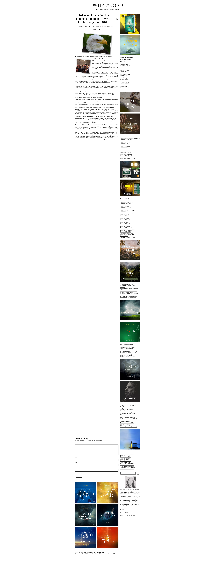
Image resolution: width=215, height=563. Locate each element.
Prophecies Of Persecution (125, 219)
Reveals (126, 74)
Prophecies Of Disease (124, 211)
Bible (121, 87)
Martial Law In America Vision (126, 416)
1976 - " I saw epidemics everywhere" (127, 417)
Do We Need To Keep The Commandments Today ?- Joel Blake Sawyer (89, 552)
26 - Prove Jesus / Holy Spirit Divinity (127, 345)
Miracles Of (122, 81)
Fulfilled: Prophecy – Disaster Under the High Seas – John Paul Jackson (85, 506)
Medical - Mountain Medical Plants (127, 466)
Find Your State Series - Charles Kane (127, 467)
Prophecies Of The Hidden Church (127, 155)
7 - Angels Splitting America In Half (127, 422)
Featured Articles (123, 71)
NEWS (121, 82)
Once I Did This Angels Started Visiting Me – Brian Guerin (107, 483)
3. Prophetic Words (124, 64)
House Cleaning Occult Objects (126, 348)
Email (76, 462)
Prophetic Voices (93, 27)
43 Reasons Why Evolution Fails (126, 284)
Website (76, 467)
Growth (125, 89)
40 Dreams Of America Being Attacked (127, 413)
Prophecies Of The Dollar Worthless (127, 229)
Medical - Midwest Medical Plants (127, 463)
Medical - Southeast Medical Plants (127, 464)
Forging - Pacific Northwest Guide (127, 454)
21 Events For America (124, 410)
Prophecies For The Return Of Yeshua (127, 158)
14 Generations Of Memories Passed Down (128, 290)
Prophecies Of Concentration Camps (127, 210)
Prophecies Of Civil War (125, 209)
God (129, 74)
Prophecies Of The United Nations (127, 234)
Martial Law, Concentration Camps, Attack (128, 426)
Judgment (122, 74)
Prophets (99, 27)
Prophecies (129, 65)
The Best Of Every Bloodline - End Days (128, 356)
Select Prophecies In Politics (126, 200)
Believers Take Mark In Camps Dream (127, 354)
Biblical (121, 89)
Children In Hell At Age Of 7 (125, 414)
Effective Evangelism (124, 70)
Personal (122, 83)
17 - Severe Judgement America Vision (128, 352)
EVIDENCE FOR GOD (104, 9)
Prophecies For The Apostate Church (127, 154)
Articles (124, 82)
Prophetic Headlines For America (126, 409)
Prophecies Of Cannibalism (125, 215)
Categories (112, 9)
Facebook (117, 9)
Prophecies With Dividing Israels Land (127, 237)
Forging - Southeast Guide (125, 459)
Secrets (128, 89)
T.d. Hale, (94, 58)
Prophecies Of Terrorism (125, 226)
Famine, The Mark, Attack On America (127, 425)
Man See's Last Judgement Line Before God (129, 418)
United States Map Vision (125, 421)
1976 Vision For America (125, 424)
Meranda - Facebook (124, 512)
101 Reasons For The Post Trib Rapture (128, 297)
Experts (110, 26)
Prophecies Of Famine (124, 214)
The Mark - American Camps (126, 355)
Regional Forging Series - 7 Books (127, 468)
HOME (97, 9)
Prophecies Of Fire (124, 143)
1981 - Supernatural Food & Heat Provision (128, 351)
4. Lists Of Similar (123, 65)
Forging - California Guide (125, 458)
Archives (128, 82)
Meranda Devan (84, 26)
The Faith (126, 78)
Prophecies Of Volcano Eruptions (126, 139)
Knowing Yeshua (123, 75)
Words (106, 27)
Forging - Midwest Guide (125, 455)
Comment (77, 442)
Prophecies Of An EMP (124, 206)
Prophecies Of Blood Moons (125, 207)
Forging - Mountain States (125, 462)
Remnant (126, 79)
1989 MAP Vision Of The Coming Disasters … (129, 404)
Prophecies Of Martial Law (125, 217)
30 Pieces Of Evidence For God (126, 292)
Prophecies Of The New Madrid (126, 233)
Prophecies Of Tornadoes (125, 146)
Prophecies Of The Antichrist (126, 227)
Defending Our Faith (124, 68)
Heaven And (122, 85)
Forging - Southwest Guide (125, 460)
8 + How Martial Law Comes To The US (128, 405)
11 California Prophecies (125, 420)
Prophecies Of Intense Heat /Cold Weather (128, 145)
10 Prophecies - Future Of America (127, 406)
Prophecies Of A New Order (125, 203)
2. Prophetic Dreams (124, 63)
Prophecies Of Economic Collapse (127, 213)
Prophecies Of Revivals (125, 221)
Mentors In (122, 78)
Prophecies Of (123, 149)
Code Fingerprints (126, 87)
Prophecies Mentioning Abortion (126, 202)
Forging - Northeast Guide (125, 456)
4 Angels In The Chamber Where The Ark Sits (129, 293)
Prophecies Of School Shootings (126, 223)
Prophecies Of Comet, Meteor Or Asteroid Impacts (130, 138)
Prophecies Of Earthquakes (125, 142)
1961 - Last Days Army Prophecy (126, 344)
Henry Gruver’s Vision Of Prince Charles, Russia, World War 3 (107, 528)
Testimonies (126, 83)
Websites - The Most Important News (127, 515)
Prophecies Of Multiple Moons (126, 218)
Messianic (122, 79)
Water (133, 149)
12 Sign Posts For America (125, 408)
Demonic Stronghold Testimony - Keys (127, 347)
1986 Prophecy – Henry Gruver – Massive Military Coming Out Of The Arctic (84, 483)
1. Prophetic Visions (124, 61)
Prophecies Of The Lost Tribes (126, 230)
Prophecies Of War (124, 235)
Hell (126, 85)
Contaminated (129, 149)
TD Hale (103, 27)
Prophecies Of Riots (124, 222)
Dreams (88, 27)
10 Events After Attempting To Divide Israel (128, 296)
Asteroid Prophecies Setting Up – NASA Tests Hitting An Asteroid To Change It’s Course (107, 506)
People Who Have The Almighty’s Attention (128, 412)
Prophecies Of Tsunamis (125, 147)
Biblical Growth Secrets (104, 26)
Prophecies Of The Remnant (126, 157)
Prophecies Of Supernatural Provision (127, 225)
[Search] (138, 473)
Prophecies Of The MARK (125, 231)
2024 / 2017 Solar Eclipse (125, 294)
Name (76, 457)
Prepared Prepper (123, 86)
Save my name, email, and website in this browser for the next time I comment (91, 473)
